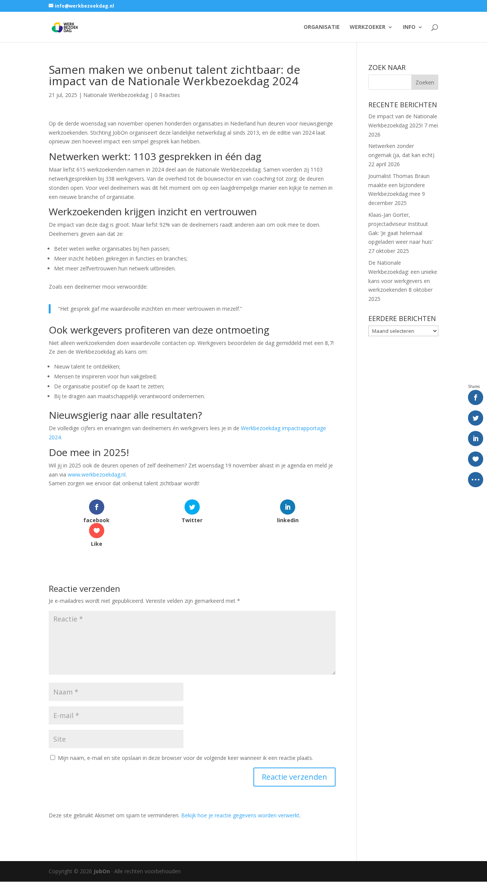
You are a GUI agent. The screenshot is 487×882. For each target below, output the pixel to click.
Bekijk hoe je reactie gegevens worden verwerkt (240, 815)
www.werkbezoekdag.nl (97, 474)
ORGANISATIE (322, 27)
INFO (409, 27)
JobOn (102, 871)
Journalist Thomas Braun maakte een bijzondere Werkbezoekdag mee (399, 185)
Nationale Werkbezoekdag (115, 95)
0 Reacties (167, 95)
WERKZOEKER (367, 27)
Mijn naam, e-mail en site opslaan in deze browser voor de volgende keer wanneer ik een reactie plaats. (185, 757)
